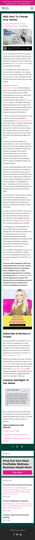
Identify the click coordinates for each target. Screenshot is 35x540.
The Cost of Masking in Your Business (15, 501)
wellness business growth (10, 494)
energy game (22, 220)
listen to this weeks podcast (19, 63)
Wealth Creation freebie (11, 431)
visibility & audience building (22, 492)
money (17, 24)
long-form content (25, 490)
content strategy (20, 488)
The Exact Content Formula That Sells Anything (16, 516)
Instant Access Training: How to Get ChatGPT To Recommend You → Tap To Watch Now (17, 3)
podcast (22, 24)
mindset (12, 24)
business (6, 24)
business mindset (21, 504)
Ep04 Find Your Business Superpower (16, 435)
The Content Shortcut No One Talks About (17, 485)
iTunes (5, 364)
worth (16, 26)
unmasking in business (14, 506)
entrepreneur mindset (13, 490)
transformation (8, 26)
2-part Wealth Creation (23, 275)
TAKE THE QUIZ (17, 472)
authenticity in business (9, 504)
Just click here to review (17, 369)
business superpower (23, 121)
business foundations (9, 488)
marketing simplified (8, 492)
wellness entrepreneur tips (15, 508)
